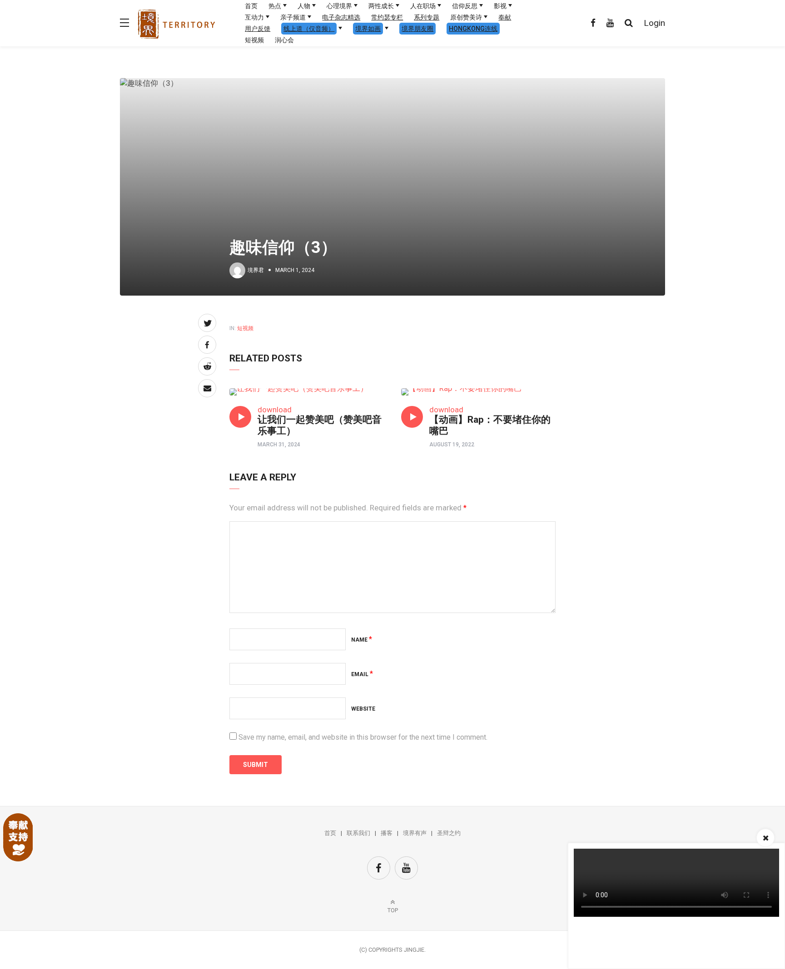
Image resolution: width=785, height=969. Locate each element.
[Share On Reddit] (207, 366)
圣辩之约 (449, 833)
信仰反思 (464, 6)
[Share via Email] (207, 388)
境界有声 (415, 833)
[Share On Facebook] (207, 345)
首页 (251, 6)
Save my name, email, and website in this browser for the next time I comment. (362, 737)
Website (363, 709)
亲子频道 (293, 17)
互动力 (254, 17)
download (275, 409)
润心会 (284, 40)
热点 (274, 6)
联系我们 (358, 833)
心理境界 (339, 6)
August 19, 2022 (451, 444)
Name (361, 640)
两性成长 (381, 6)
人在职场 (423, 6)
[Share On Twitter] (207, 323)
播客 (386, 833)
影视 (500, 6)
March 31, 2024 (279, 444)
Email (362, 674)
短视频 (254, 40)
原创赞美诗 (466, 17)
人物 (304, 6)
